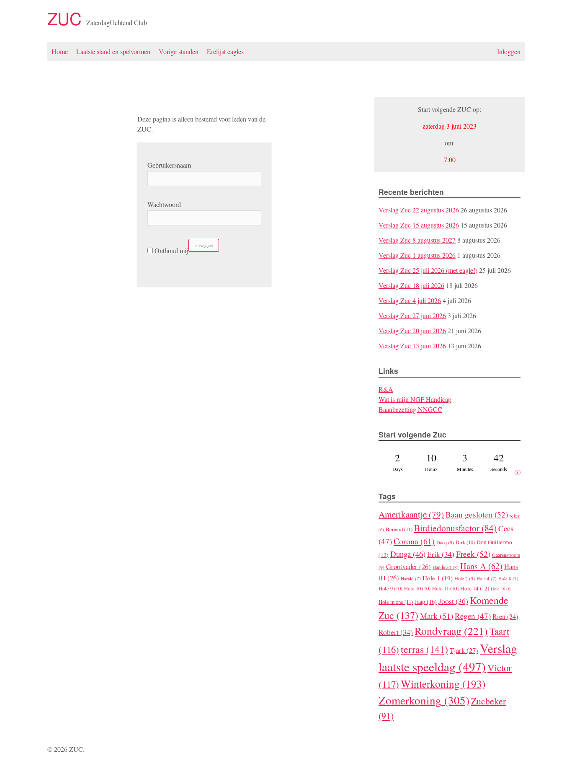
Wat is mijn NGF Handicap (415, 399)
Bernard (399, 529)
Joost (453, 601)
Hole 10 (417, 588)
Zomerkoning (424, 700)
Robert (396, 632)
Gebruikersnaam (169, 164)
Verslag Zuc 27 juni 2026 (412, 315)
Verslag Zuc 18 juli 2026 (411, 285)
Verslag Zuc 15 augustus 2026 (419, 224)
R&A (386, 389)
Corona (414, 541)
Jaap (426, 602)
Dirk (465, 542)
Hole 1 (438, 578)
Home (60, 51)
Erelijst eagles (225, 51)
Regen (473, 616)
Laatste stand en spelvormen (113, 51)
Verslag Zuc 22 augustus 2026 (419, 209)
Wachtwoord (164, 204)
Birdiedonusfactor (455, 528)
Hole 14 (474, 588)
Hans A (481, 566)
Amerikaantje (411, 514)
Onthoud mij (170, 250)
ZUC (66, 18)
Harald (411, 578)
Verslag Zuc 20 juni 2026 (412, 330)
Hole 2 (464, 578)
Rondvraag (451, 631)
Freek (473, 553)
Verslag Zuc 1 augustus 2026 (417, 255)
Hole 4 (487, 578)
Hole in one (396, 602)
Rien (505, 616)
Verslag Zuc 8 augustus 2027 (417, 240)
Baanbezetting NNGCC (410, 409)
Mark (436, 615)
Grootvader (408, 566)
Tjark (464, 650)
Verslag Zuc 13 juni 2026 (412, 345)
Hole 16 (501, 589)
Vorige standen (178, 51)
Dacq (445, 542)
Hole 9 (390, 588)
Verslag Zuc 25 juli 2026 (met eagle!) (428, 270)
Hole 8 (508, 578)
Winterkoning (443, 683)
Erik (440, 554)
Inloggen (508, 51)
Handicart (446, 567)
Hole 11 (445, 588)
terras (424, 649)
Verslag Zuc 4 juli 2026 (410, 300)
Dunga (407, 554)
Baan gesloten (477, 514)
